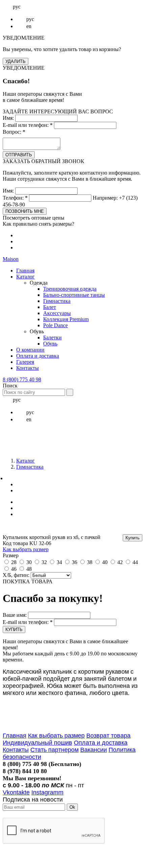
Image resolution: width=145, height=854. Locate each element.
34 (59, 562)
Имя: (8, 118)
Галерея (25, 362)
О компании (30, 350)
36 (74, 562)
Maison (11, 259)
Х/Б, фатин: (16, 575)
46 (14, 569)
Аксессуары (57, 313)
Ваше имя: (15, 615)
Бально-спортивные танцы (74, 295)
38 (89, 562)
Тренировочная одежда (69, 289)
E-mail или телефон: (28, 125)
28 (14, 562)
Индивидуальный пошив (37, 742)
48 (29, 569)
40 (105, 562)
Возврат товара (108, 735)
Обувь (50, 343)
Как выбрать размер (26, 549)
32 (44, 562)
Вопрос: (14, 132)
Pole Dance (55, 325)
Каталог (25, 276)
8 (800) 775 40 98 (22, 379)
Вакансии (93, 749)
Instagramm (47, 792)
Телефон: (15, 198)
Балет (49, 307)
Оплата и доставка (37, 356)
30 (29, 562)
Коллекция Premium (66, 319)
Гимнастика (56, 301)
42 (120, 562)
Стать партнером (54, 749)
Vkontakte (16, 792)
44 (135, 562)
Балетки (52, 337)
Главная (25, 270)
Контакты (27, 368)
